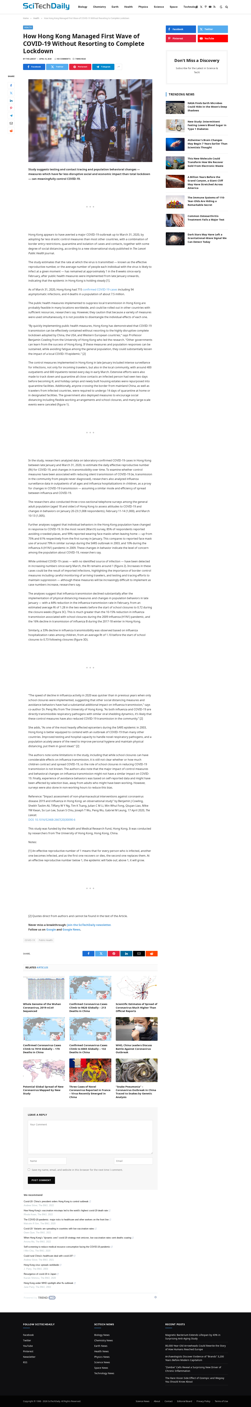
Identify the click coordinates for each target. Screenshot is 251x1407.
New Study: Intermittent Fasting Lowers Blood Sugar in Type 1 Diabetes (207, 125)
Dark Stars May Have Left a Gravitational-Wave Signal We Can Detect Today (207, 238)
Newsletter (29, 1356)
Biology (82, 6)
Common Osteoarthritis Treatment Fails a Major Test (206, 217)
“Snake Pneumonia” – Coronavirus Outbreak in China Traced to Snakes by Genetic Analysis (136, 1092)
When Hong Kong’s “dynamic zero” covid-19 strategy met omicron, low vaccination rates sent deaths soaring (77, 1237)
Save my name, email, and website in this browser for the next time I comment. (77, 1169)
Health (128, 6)
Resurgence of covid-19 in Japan (40, 1274)
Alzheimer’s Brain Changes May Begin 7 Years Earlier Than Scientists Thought (207, 143)
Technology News (104, 1373)
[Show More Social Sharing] (118, 67)
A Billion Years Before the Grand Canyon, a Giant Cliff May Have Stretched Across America (205, 182)
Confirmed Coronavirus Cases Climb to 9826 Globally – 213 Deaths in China (88, 1007)
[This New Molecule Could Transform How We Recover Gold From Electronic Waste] (175, 162)
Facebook (28, 1335)
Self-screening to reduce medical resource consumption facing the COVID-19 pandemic (67, 1246)
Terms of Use (221, 1401)
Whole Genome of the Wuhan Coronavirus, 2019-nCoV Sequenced (42, 1007)
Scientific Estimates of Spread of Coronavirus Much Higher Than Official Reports (136, 1007)
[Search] (226, 7)
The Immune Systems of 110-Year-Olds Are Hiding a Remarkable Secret (206, 201)
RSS (25, 1362)
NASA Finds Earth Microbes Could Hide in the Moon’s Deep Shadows (207, 106)
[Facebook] (11, 85)
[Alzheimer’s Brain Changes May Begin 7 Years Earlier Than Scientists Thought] (175, 144)
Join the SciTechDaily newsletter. (89, 925)
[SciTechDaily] (46, 6)
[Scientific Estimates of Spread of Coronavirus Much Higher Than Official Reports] (137, 987)
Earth (115, 6)
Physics (143, 6)
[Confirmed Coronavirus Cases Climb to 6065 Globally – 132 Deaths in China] (90, 1029)
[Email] (11, 123)
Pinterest (28, 1351)
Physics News (102, 1356)
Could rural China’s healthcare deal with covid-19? (48, 1256)
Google (51, 929)
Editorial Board (184, 1401)
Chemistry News (103, 1340)
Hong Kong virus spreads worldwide (41, 1265)
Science (159, 6)
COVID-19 (30, 940)
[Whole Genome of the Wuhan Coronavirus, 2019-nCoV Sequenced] (44, 987)
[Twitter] (11, 93)
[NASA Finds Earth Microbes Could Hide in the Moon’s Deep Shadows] (175, 107)
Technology (190, 6)
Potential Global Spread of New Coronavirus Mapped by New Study (43, 1090)
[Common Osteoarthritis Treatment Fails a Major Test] (175, 220)
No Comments (64, 59)
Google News (71, 929)
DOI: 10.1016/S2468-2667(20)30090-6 (51, 820)
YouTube (28, 1345)
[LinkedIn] (11, 100)
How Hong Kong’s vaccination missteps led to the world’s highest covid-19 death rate (66, 1210)
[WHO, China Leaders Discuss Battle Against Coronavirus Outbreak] (137, 1029)
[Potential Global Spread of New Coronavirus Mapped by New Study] (44, 1070)
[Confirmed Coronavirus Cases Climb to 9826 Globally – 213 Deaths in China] (90, 987)
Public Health (46, 940)
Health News (101, 1351)
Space (174, 6)
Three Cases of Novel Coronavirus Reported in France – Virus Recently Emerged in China (89, 1092)
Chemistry (99, 6)
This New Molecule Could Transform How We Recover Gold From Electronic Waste (205, 162)
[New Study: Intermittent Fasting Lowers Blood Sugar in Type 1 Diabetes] (175, 125)
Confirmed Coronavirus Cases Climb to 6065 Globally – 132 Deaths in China (88, 1048)
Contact (169, 1401)
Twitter (27, 1340)
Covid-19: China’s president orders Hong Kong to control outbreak (56, 1201)
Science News (102, 1362)
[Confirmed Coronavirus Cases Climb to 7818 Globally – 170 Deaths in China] (44, 1029)
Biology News (102, 1335)
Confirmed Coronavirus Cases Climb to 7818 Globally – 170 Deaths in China (42, 1048)
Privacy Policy (203, 1401)
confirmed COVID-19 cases (100, 289)
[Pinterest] (11, 108)
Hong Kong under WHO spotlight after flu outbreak (48, 1283)
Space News (101, 1367)
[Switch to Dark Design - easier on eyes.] (221, 6)
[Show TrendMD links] (155, 1297)
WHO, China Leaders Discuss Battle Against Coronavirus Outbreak (134, 1048)
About (157, 1401)
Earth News (100, 1345)
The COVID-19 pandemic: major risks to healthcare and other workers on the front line (66, 1219)
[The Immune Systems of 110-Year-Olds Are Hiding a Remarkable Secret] (175, 201)
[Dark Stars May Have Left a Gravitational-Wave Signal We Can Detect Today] (175, 238)
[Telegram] (11, 115)
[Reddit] (11, 130)
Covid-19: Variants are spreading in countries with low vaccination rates (59, 1228)
